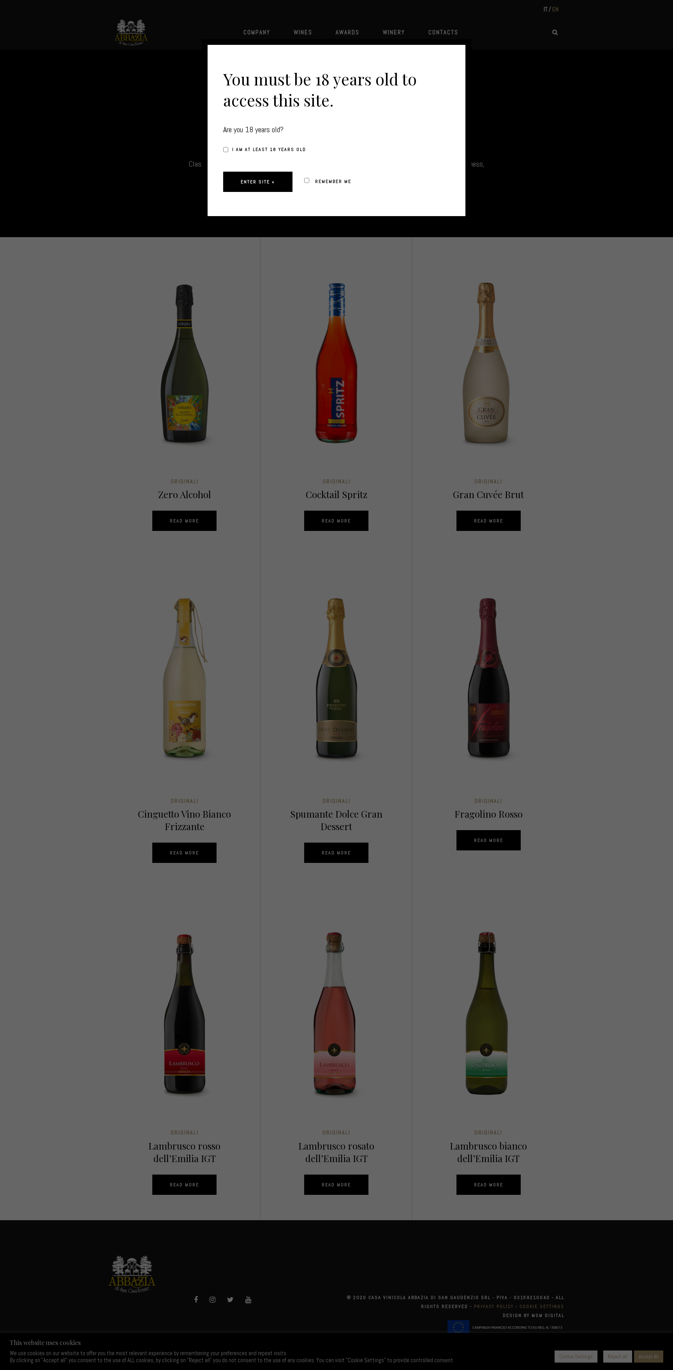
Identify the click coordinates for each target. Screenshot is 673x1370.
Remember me (332, 181)
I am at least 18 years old (269, 149)
